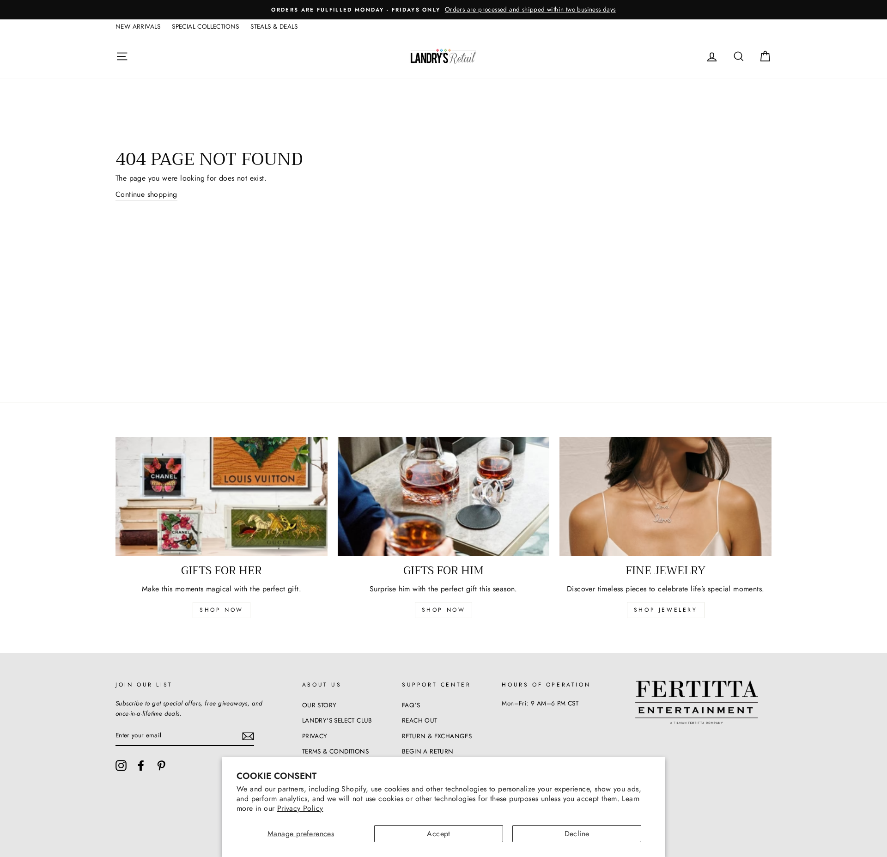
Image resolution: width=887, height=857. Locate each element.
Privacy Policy (300, 808)
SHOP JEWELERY (666, 610)
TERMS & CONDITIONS (335, 751)
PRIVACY (315, 736)
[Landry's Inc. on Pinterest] (161, 765)
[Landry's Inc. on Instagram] (121, 765)
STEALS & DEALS (274, 26)
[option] (443, 10)
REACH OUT (419, 720)
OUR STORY (319, 705)
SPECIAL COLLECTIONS (205, 26)
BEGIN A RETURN (428, 751)
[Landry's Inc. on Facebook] (140, 765)
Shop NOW (444, 610)
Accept (438, 833)
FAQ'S (411, 705)
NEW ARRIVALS (138, 26)
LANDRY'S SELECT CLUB (337, 720)
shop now (221, 610)
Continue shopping (146, 194)
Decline (577, 833)
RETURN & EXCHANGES (437, 736)
